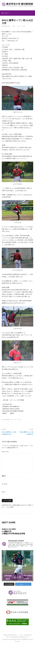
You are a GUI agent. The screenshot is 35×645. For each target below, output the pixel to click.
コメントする (21, 26)
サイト (4, 492)
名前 (4, 476)
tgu (13, 26)
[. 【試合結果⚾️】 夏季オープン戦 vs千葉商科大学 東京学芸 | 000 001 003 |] (17, 565)
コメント (5, 451)
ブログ (12, 419)
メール (4, 484)
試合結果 (6, 419)
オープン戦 (18, 419)
